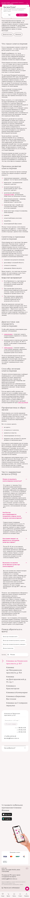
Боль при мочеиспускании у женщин (14, 644)
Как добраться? (10, 748)
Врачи (8, 896)
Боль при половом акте (10, 636)
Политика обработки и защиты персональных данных (14, 882)
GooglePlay (10, 4)
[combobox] (17, 654)
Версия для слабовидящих (12, 888)
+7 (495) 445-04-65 (10, 736)
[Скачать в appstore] (15, 814)
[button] (15, 480)
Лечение (18, 34)
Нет (9, 15)
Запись (14, 896)
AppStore (4, 4)
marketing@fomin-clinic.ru (9, 879)
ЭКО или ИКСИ (23, 402)
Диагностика (7, 34)
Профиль (26, 896)
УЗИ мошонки (8, 348)
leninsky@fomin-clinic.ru (11, 738)
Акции (2, 896)
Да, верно (21, 15)
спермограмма (8, 334)
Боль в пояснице (8, 648)
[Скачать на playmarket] (15, 818)
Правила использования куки (8, 883)
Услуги (20, 896)
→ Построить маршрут (10, 724)
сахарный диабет (9, 194)
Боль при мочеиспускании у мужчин (14, 640)
